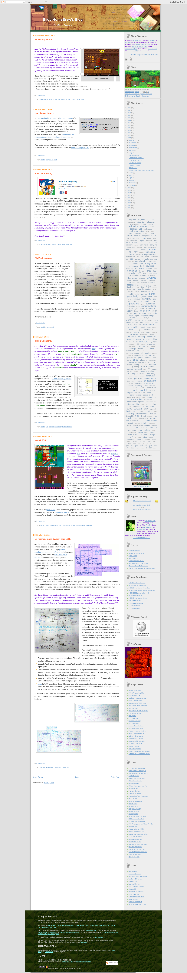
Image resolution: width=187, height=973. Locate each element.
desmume (133, 266)
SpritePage (148, 400)
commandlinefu (134, 783)
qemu (144, 369)
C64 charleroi (133, 708)
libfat (149, 327)
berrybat (136, 238)
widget (152, 435)
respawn (136, 376)
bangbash (146, 236)
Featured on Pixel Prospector (138, 796)
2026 (129, 108)
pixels (136, 360)
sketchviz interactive (135, 839)
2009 (129, 198)
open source (134, 353)
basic (153, 236)
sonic (67, 244)
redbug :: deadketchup (136, 736)
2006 (129, 205)
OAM (137, 351)
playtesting (142, 362)
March (131, 180)
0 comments (40, 240)
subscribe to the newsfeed (141, 509)
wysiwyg (89, 525)
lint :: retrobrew (133, 718)
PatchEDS (130, 355)
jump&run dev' (133, 806)
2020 (129, 123)
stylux (130, 406)
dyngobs (52, 99)
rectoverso (141, 373)
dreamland (152, 273)
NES (137, 344)
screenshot (148, 383)
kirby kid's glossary (135, 809)
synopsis (153, 409)
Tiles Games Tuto (134, 854)
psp (129, 367)
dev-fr (142, 266)
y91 (127, 446)
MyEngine (153, 342)
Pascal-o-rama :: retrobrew (137, 731)
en (145, 92)
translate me (151, 421)
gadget (54, 244)
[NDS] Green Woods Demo (138, 598)
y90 (154, 443)
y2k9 (143, 443)
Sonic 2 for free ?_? (43, 173)
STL (147, 404)
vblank (153, 430)
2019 (129, 125)
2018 (129, 128)
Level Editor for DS (135, 558)
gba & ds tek (133, 798)
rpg (135, 378)
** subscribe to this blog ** (137, 771)
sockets (155, 393)
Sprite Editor (133, 556)
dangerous (139, 259)
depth (129, 264)
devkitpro (150, 266)
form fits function (144, 289)
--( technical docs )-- (135, 608)
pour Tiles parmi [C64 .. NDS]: (138, 563)
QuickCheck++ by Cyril (136, 831)
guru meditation (148, 306)
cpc (142, 256)
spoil (144, 397)
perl (154, 355)
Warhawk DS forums (135, 879)
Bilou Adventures (134, 550)
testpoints (148, 411)
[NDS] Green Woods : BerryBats (139, 588)
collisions (150, 252)
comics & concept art (132, 94)
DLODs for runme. (43, 258)
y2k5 (134, 443)
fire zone (153, 285)
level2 (143, 327)
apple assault (136, 229)
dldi (136, 269)
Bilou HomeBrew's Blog (63, 19)
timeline (149, 416)
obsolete (143, 351)
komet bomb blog (134, 811)
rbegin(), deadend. (43, 341)
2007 (129, 203)
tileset (143, 416)
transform (142, 421)
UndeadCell (144, 428)
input (63, 244)
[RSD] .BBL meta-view (136, 603)
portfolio (129, 364)
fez (138, 285)
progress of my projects (142, 44)
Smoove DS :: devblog (136, 738)
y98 (128, 448)
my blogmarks (133, 814)
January (132, 185)
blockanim (133, 240)
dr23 (128, 273)
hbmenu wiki (133, 803)
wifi (131, 437)
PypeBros (149, 525)
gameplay (146, 299)
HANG (142, 309)
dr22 (154, 271)
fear (138, 282)
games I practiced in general (69, 932)
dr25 (139, 273)
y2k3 (154, 441)
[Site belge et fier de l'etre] (43, 967)
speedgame (131, 397)
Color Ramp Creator (135, 781)
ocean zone (150, 351)
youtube (142, 448)
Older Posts (115, 777)
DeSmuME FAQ (134, 788)
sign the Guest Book (151, 54)
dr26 (144, 273)
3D (153, 219)
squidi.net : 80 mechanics (137, 741)
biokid (149, 238)
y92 (71, 244)
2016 (129, 133)
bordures (149, 240)
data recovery (151, 259)
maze (148, 332)
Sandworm (130, 381)
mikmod (151, 334)
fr (148, 92)
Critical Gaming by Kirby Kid (138, 786)
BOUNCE (135, 243)
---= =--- (141, 538)
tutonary (137, 423)
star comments (151, 402)
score (131, 383)
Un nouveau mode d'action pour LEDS (52, 539)
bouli (128, 243)
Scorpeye (138, 383)
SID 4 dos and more (135, 836)
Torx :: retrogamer (135, 748)
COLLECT (133, 252)
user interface (80, 525)
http (127, 313)
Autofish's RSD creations (137, 778)
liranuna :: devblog (135, 721)
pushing (152, 367)
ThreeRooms (141, 414)
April (131, 178)
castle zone (131, 247)
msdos (128, 342)
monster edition (67, 426)
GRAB (153, 301)
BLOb (127, 240)
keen (144, 320)
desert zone (138, 263)
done (47, 525)
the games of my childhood (47, 932)
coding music (49, 952)
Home (76, 777)
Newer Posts (38, 777)
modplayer (151, 337)
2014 (129, 138)
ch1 (145, 247)
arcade (147, 231)
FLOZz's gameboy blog (136, 693)
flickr (142, 287)
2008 (129, 200)
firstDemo (131, 287)
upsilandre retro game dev (137, 698)
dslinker (136, 275)
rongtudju (150, 376)
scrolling (138, 385)
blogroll (142, 240)
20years (141, 220)
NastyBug (131, 344)
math (142, 332)
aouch (152, 226)
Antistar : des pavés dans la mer (139, 754)
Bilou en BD (132, 889)
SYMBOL (114, 454)
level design (148, 325)
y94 (141, 446)
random (129, 371)
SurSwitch (138, 409)
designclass (150, 263)
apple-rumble (148, 229)
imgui (149, 313)
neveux (143, 344)
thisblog (130, 413)
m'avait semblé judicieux (61, 379)
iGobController (140, 313)
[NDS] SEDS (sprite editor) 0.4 (139, 593)
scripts (130, 386)
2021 (129, 120)
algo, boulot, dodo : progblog (138, 705)
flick (138, 287)
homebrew (145, 311)
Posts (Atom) (49, 783)
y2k (140, 441)
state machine (133, 404)
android (43, 244)
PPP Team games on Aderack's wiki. (141, 824)
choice (128, 250)
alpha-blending (134, 224)
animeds (144, 226)
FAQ (134, 282)
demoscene (151, 261)
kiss (141, 323)
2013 (129, 188)
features (151, 283)
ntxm (152, 349)
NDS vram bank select (136, 819)
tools (135, 418)
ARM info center (134, 776)
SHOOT (143, 388)
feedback (131, 285)
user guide (132, 430)
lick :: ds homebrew (135, 713)
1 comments (40, 95)
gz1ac (131, 309)
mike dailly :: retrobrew (136, 726)
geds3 (130, 301)
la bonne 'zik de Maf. (135, 902)
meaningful (154, 332)
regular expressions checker (138, 834)
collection (141, 252)
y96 (150, 446)
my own (127, 42)
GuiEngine (131, 306)
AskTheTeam (146, 234)
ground (142, 304)
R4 (149, 369)
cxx (47, 426)
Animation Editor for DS (136, 561)
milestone (131, 336)
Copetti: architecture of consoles (139, 751)
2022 (129, 118)
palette (148, 353)
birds (154, 238)
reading (131, 373)
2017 (129, 130)
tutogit (130, 423)
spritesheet (131, 402)
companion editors (131, 49)
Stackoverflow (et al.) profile (138, 844)
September (133, 148)
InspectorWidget (147, 315)
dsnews (143, 275)
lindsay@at (132, 716)
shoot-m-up (151, 388)
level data (137, 325)
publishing (135, 367)
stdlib (143, 404)
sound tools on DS (135, 841)
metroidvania (143, 334)
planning (143, 360)
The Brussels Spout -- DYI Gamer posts (142, 568)
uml (68, 767)
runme (48, 327)
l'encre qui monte (66, 118)
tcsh (141, 411)
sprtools (141, 402)
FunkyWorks (133, 881)
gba (154, 299)
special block (67, 525)
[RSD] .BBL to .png (135, 600)
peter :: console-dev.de (136, 733)
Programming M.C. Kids (136, 829)
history (129, 311)
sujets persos (133, 899)
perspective (131, 358)
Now (78, 454)
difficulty (129, 269)
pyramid (138, 369)
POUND (144, 364)
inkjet (131, 315)
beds (129, 238)
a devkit (151, 40)
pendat (148, 355)
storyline (152, 404)
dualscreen (151, 275)
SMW (143, 393)
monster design (134, 339)
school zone (76, 99)
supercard (137, 407)
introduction (140, 318)
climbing (144, 250)
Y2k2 (150, 441)
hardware (150, 308)
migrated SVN (86, 961)
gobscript (64, 99)
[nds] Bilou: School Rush (137, 583)
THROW (152, 414)
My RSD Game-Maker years (138, 566)
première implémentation (46, 118)
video (82, 99)
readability (152, 371)
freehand (130, 291)
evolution (136, 280)
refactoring (151, 373)
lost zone (147, 330)
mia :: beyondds (134, 723)
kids (137, 322)
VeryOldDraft (132, 432)
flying (134, 289)
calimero (129, 245)
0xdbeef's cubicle (134, 695)
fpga (154, 289)
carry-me (153, 245)
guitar (138, 306)
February (132, 183)
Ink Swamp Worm (43, 39)
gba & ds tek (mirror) (135, 801)
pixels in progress (146, 94)
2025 (129, 110)
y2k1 (144, 441)
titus (155, 416)
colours (131, 254)
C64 (155, 243)
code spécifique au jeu (80, 148)
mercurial (79, 961)
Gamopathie (133, 871)
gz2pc (136, 309)
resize (130, 376)
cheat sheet (152, 247)
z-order (149, 448)
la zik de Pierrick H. (135, 884)
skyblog (152, 390)
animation (133, 226)
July (131, 153)
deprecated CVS (67, 961)
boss (155, 241)
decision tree (130, 261)
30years (148, 220)
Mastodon (83, 942)
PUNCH (144, 367)
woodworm (131, 439)
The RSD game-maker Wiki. (138, 852)
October (132, 145)
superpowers (148, 406)
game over (136, 299)
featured (144, 282)
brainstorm (144, 243)
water (135, 435)
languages (147, 322)
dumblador (132, 278)
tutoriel (144, 423)
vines (146, 433)
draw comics (141, 529)
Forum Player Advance (136, 896)
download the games (132, 92)
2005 (129, 208)
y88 (150, 443)
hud (131, 313)
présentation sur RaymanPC (138, 876)
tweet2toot (152, 423)
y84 (147, 443)
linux (131, 329)
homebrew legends (135, 690)
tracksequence (143, 418)
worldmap (147, 439)
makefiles (129, 332)
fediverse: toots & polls (132, 96)
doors (155, 268)
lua (153, 330)
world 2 (140, 439)
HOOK (154, 311)
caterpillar (139, 247)
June (131, 173)
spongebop (151, 397)
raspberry (136, 371)
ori (142, 353)
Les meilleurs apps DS (136, 891)
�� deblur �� (134, 857)
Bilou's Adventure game (139, 46)
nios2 (148, 346)
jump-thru (137, 320)
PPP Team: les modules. (137, 886)
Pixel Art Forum (134, 894)
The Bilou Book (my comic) (137, 849)
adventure (141, 222)
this (93, 349)
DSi (129, 275)
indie (155, 313)
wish (52, 327)
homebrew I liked (91, 930)
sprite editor (136, 399)
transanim (134, 421)
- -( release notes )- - (136, 605)
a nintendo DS (137, 40)
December (133, 140)
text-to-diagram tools (135, 847)
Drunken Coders (134, 791)
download (132, 271)
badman (137, 236)
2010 (129, 195)
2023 (129, 115)
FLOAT (148, 287)
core (137, 256)
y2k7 (139, 443)
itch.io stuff (145, 96)
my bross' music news (136, 728)
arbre (141, 231)
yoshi (137, 448)
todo (64, 767)
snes (149, 393)
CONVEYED (130, 256)
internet (132, 318)
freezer (137, 291)
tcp (137, 411)
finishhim (145, 285)
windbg (139, 437)
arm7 (131, 233)
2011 (129, 193)
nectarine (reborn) (135, 874)
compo (138, 254)
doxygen (142, 271)
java (152, 318)
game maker (146, 296)
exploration (152, 280)
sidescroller (133, 390)
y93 (136, 446)
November (133, 143)
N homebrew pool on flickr (137, 816)
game (59, 244)
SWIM (146, 409)
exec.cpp (144, 280)
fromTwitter (145, 291)
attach (129, 236)
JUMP (129, 320)
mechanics (133, 334)
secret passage (149, 386)
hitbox (136, 311)
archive (152, 231)
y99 (132, 448)
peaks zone (138, 355)
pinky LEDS (40, 440)
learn (155, 49)
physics (148, 358)
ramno (154, 369)
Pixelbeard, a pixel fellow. (137, 821)
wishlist (151, 437)
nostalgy (132, 348)
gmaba (136, 301)
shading (129, 388)
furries (137, 294)
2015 (129, 135)
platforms (133, 362)
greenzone (134, 303)
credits (147, 256)
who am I (144, 435)
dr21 (149, 271)
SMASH (137, 393)
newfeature (132, 346)
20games (132, 220)
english (57, 99)
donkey (149, 269)
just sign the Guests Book (141, 505)
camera (136, 245)
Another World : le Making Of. (138, 773)
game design (133, 296)
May (131, 175)
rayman (143, 371)
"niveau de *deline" (62, 512)
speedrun (138, 397)
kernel (150, 320)
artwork (138, 234)
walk (130, 435)
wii (135, 437)
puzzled (130, 369)
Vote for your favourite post (142, 501)
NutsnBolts (130, 351)
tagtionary (130, 411)
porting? (137, 365)
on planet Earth (150, 521)
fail (130, 283)
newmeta (141, 346)
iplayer (146, 318)
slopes (130, 392)
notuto (140, 349)
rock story (142, 376)
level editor (57, 426)
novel (146, 349)
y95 (146, 446)
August (131, 150)
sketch (143, 390)
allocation (151, 222)
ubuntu (147, 425)
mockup (141, 336)
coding (43, 159)
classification (136, 250)
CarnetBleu (144, 245)
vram (152, 432)
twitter (129, 425)
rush (69, 99)
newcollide (151, 344)
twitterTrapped (138, 425)
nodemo (153, 346)
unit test (153, 428)
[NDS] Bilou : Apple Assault (137, 585)
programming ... (134, 826)
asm (152, 234)
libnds (154, 327)
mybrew (143, 341)
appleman (133, 231)
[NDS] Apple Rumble (135, 595)
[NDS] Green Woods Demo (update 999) (142, 590)
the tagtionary (99, 937)
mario (136, 332)
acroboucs (131, 222)
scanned (139, 381)
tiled (74, 525)
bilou (143, 238)
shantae (135, 388)
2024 (129, 113)
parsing (154, 353)
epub (129, 280)
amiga (143, 224)
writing (154, 439)
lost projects (138, 330)
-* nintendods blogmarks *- (137, 768)
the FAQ (135, 51)
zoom (154, 448)
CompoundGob (149, 254)
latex (152, 322)
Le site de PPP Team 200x (137, 904)
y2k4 (129, 443)
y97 (155, 446)
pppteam (152, 364)
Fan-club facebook (135, 793)
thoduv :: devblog (134, 746)
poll (153, 362)
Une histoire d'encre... (44, 113)
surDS (129, 409)
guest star (150, 304)
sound (138, 395)
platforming (152, 360)
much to (150, 49)
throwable (130, 416)
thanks (155, 411)
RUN (140, 378)
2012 (129, 190)
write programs (147, 527)
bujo (150, 243)
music (135, 342)
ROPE (130, 378)
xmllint (135, 441)
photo (140, 357)
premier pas (50, 510)
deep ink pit (44, 99)
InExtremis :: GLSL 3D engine (138, 710)
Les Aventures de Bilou (136, 553)
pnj (149, 362)
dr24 (133, 273)
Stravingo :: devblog (135, 743)
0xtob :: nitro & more (135, 700)
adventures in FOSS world (137, 703)
